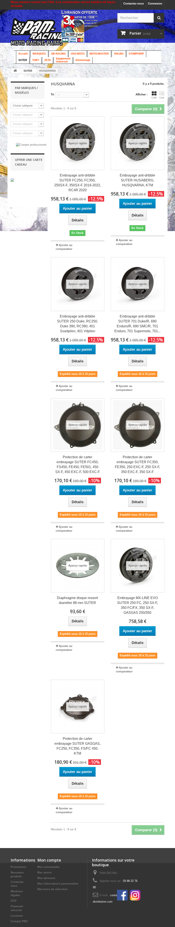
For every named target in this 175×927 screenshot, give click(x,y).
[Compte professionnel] (31, 144)
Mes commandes (48, 867)
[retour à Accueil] (15, 71)
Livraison (17, 915)
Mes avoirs (44, 872)
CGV (14, 900)
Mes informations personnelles (57, 883)
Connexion (155, 3)
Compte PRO (19, 921)
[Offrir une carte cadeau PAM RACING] (12, 179)
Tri (52, 94)
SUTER (27, 70)
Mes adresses (46, 878)
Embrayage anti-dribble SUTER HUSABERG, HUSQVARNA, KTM (137, 180)
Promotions (18, 867)
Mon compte (49, 860)
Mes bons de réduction (52, 889)
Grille (154, 97)
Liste (161, 97)
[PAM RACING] (43, 34)
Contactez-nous (133, 3)
